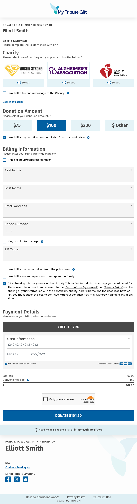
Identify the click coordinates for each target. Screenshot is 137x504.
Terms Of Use (102, 497)
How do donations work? (42, 497)
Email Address (16, 206)
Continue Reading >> (17, 467)
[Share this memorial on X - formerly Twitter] (17, 479)
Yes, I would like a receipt (23, 241)
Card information (21, 339)
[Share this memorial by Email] (26, 479)
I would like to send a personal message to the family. (41, 276)
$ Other (120, 125)
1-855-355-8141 (61, 429)
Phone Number (16, 224)
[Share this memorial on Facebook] (8, 479)
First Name (13, 170)
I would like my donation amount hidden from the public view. (46, 137)
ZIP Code (12, 249)
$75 (17, 125)
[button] (68, 94)
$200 (86, 125)
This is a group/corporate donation (30, 160)
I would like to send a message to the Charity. (36, 93)
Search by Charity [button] (13, 101)
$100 (51, 125)
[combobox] (9, 231)
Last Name (13, 188)
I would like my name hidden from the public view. (39, 269)
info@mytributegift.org (88, 429)
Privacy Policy (76, 497)
